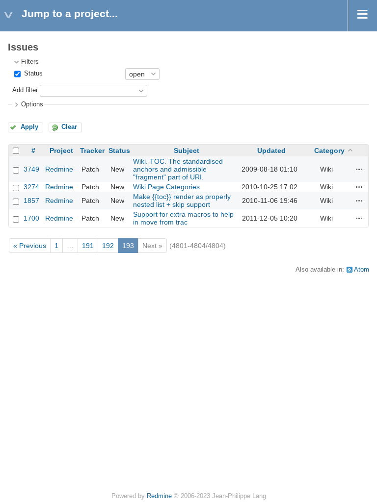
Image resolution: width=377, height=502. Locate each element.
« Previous (29, 246)
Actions (359, 169)
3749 (31, 169)
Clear (69, 127)
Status (32, 73)
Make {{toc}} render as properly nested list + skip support (182, 200)
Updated (271, 150)
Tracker (92, 150)
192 (108, 246)
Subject (186, 150)
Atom (361, 269)
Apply (29, 127)
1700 (31, 218)
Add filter (25, 90)
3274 (31, 187)
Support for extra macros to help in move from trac (183, 218)
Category (329, 150)
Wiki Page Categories (166, 187)
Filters (30, 61)
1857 (31, 200)
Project (61, 150)
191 (88, 246)
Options (32, 104)
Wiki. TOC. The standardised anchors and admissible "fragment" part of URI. (178, 169)
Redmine (59, 169)
